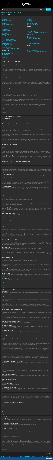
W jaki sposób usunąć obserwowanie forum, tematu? (33, 43)
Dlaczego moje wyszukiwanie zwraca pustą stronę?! (33, 36)
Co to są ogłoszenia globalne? (6, 54)
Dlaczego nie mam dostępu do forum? (6, 43)
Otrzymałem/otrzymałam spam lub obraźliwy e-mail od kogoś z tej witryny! (36, 28)
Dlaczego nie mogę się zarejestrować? (7, 20)
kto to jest (20, 441)
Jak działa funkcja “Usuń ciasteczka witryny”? (7, 25)
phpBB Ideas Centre (41, 435)
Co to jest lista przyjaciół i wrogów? (31, 31)
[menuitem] (7, 9)
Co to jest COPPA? (4, 19)
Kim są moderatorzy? (29, 19)
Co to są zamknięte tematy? (5, 56)
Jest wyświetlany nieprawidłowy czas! (7, 30)
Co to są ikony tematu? (5, 57)
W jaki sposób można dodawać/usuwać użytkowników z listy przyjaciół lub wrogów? (37, 32)
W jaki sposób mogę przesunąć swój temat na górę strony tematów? (10, 48)
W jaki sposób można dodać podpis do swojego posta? (9, 40)
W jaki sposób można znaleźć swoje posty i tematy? (33, 38)
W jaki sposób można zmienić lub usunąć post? (8, 39)
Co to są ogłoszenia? (4, 55)
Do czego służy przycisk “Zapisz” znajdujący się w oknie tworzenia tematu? (11, 46)
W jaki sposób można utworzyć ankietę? (7, 41)
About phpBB (28, 431)
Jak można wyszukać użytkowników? (31, 37)
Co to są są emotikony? (5, 52)
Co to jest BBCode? (4, 51)
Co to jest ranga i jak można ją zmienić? (7, 34)
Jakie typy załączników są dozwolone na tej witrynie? (34, 46)
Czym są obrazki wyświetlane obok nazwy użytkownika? (9, 32)
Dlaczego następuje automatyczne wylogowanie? (8, 24)
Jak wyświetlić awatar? (5, 33)
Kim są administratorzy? (30, 18)
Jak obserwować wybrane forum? (31, 42)
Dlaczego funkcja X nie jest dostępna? (32, 50)
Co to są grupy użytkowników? (31, 20)
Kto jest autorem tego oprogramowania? (32, 49)
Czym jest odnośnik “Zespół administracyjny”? (33, 24)
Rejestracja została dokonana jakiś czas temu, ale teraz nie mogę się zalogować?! (12, 22)
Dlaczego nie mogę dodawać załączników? (7, 44)
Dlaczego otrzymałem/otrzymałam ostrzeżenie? (8, 45)
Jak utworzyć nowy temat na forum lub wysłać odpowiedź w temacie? (10, 38)
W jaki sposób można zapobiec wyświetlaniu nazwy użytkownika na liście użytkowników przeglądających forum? (13, 29)
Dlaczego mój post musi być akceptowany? (7, 47)
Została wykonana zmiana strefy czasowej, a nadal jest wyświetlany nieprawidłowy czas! (13, 31)
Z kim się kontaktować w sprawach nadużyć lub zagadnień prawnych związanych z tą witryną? (39, 51)
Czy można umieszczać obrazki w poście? (7, 53)
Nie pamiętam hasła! (4, 23)
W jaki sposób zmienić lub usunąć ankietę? (7, 42)
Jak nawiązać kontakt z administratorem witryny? (33, 52)
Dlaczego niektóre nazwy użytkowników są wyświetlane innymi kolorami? (36, 22)
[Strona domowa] (26, 5)
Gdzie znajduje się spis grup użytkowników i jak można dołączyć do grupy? (36, 21)
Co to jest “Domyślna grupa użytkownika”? (32, 23)
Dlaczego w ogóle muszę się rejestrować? (7, 18)
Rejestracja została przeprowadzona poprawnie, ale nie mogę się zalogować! (11, 21)
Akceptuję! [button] (49, 458)
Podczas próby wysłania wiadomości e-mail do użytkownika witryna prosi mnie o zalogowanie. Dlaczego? (14, 35)
